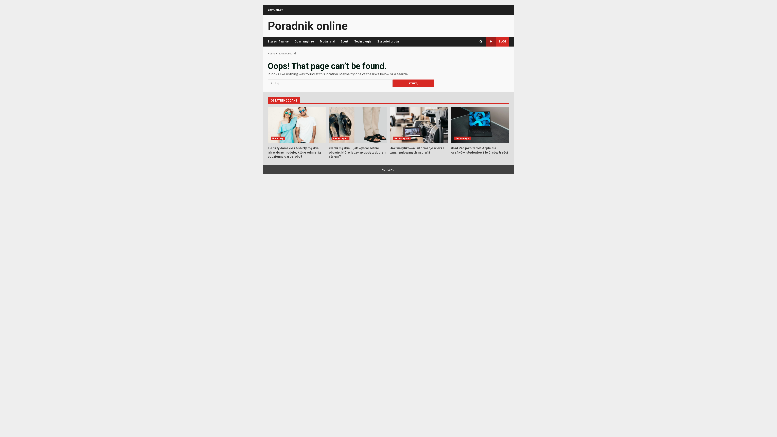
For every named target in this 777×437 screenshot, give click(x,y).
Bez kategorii (340, 138)
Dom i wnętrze (304, 41)
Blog (502, 41)
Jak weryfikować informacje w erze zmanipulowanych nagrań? (419, 125)
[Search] (481, 42)
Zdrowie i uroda (388, 41)
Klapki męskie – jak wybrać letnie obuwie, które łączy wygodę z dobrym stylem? (358, 125)
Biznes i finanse (278, 41)
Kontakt (387, 169)
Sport (344, 41)
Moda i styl (327, 41)
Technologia (362, 41)
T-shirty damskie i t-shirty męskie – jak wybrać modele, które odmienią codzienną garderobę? (297, 125)
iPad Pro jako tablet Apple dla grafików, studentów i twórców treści (480, 125)
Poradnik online (308, 26)
